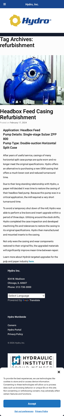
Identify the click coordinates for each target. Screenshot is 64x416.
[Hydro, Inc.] (32, 20)
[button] (59, 372)
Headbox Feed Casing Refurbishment (26, 114)
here (31, 261)
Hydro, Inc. (32, 4)
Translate (35, 300)
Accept (32, 404)
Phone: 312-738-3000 (19, 287)
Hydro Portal (14, 330)
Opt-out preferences (24, 411)
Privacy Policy (41, 411)
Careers (12, 325)
